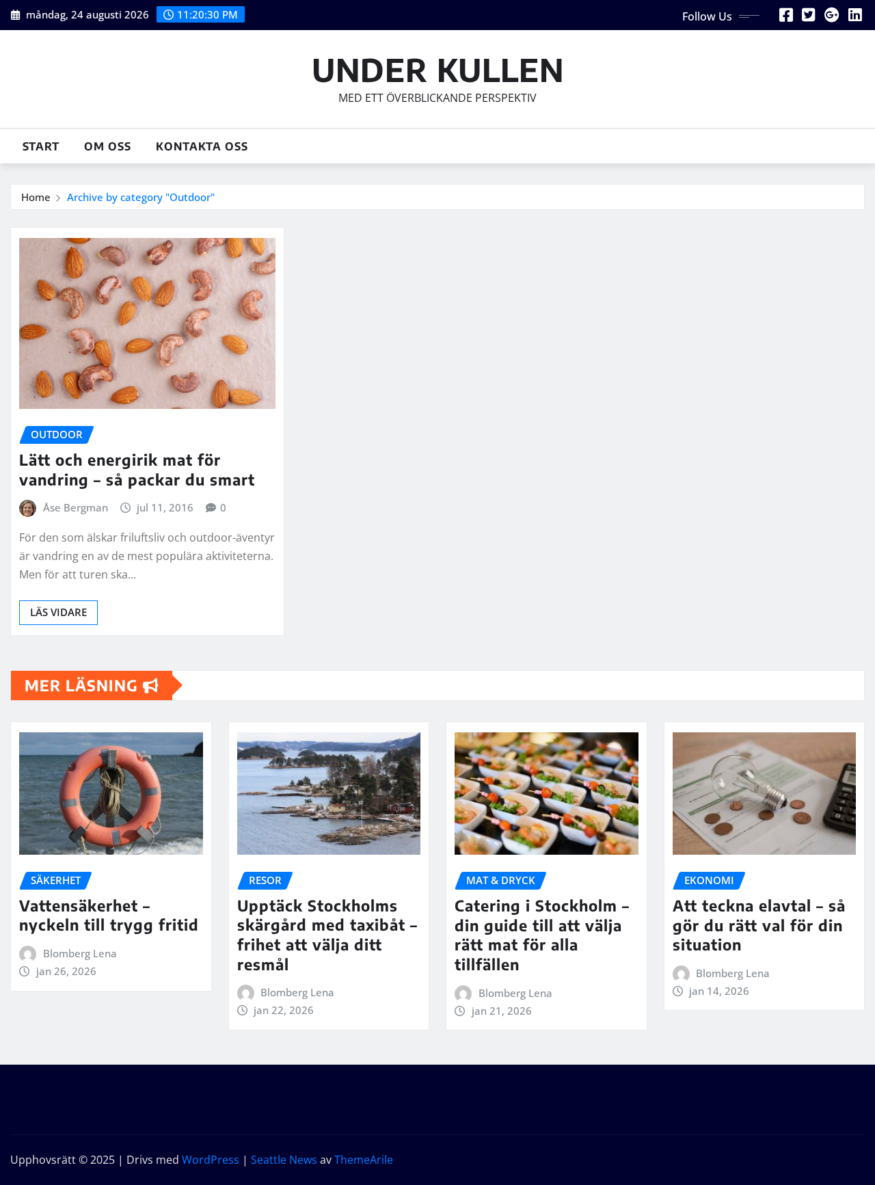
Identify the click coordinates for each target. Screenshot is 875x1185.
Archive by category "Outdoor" (141, 197)
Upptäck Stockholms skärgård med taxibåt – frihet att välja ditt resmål (327, 935)
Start (41, 146)
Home (36, 197)
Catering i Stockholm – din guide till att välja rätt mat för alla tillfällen (542, 935)
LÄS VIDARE (58, 612)
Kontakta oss (202, 146)
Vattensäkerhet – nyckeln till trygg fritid (109, 915)
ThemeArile (363, 1159)
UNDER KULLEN (438, 69)
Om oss (107, 146)
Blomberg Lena (80, 953)
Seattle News (284, 1159)
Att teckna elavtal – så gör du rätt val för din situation (759, 925)
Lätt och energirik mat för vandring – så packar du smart (137, 469)
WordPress (210, 1159)
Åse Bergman (75, 507)
